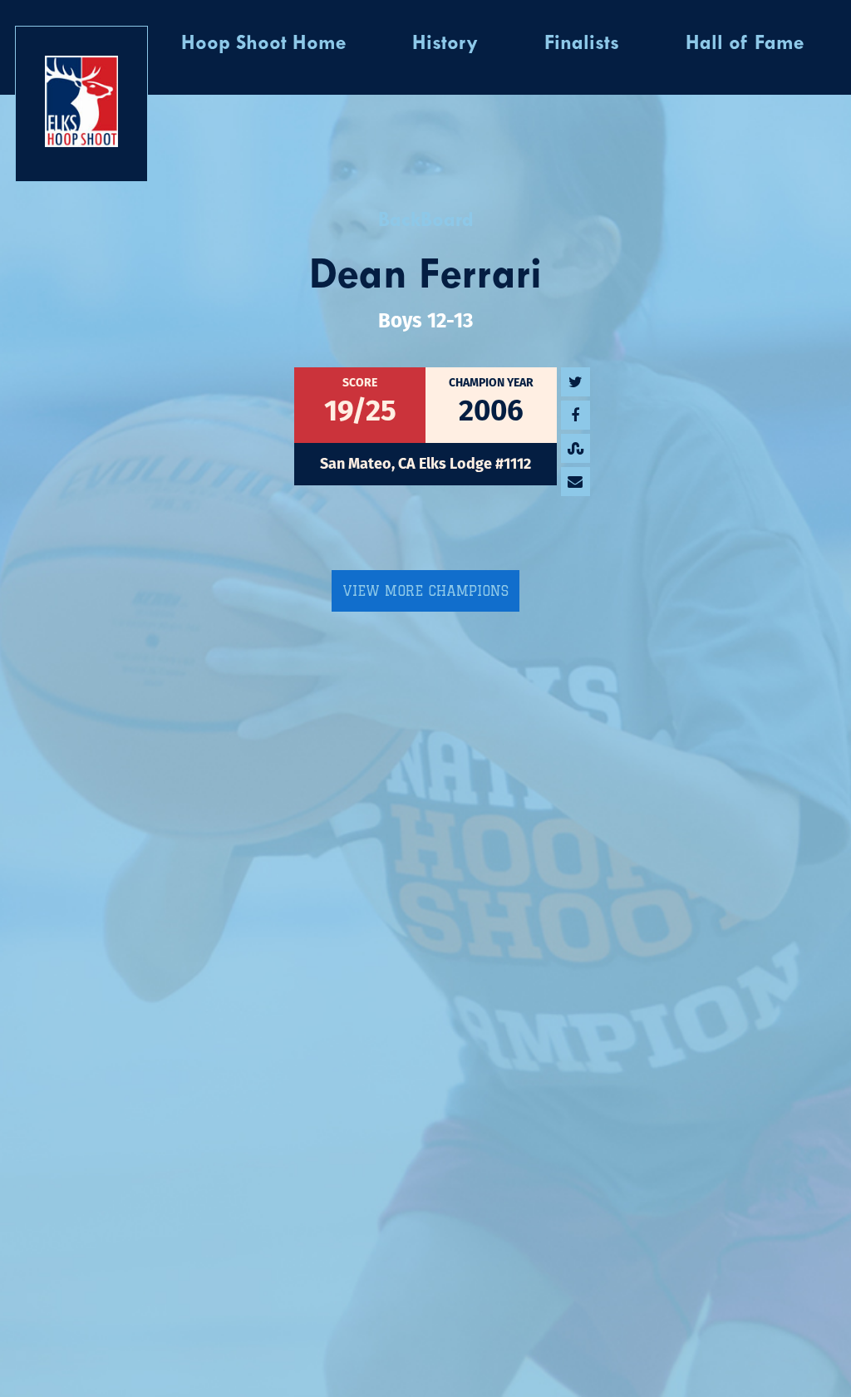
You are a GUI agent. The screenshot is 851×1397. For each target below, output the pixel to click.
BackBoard (426, 221)
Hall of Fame (745, 44)
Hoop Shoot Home (263, 44)
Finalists (581, 44)
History (445, 44)
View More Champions (425, 590)
